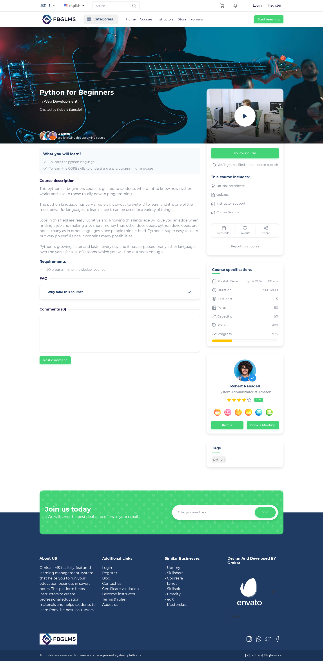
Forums (197, 19)
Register (274, 5)
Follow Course (245, 153)
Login (257, 5)
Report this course (245, 246)
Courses (146, 19)
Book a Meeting (263, 425)
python (219, 459)
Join (265, 512)
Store (182, 19)
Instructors (165, 19)
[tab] (119, 292)
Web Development (61, 101)
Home (131, 19)
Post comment (55, 360)
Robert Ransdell (70, 110)
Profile (227, 425)
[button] (119, 292)
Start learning (269, 19)
